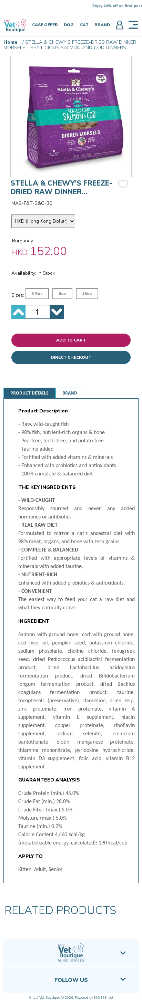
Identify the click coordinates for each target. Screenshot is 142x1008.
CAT (84, 25)
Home (10, 42)
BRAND (102, 25)
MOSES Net (103, 997)
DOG (69, 25)
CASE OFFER (45, 25)
